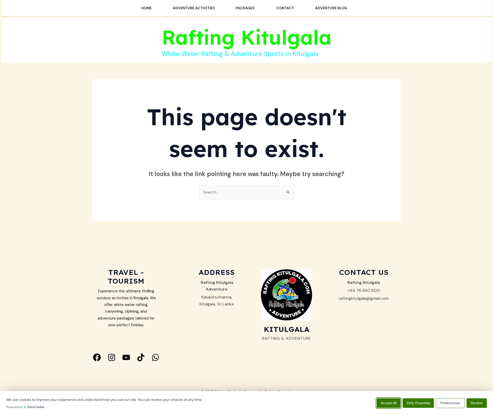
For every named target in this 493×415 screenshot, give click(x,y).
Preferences (450, 403)
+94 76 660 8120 (363, 290)
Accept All (388, 403)
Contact (285, 8)
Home (146, 8)
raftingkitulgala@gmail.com (364, 298)
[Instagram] (112, 357)
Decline (477, 403)
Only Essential (418, 403)
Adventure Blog (331, 8)
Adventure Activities (194, 8)
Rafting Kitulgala (246, 37)
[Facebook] (97, 357)
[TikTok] (141, 357)
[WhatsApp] (155, 357)
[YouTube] (126, 357)
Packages (245, 8)
